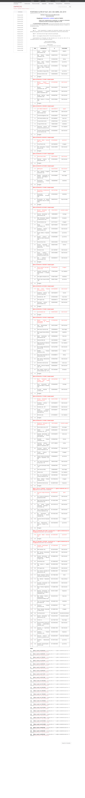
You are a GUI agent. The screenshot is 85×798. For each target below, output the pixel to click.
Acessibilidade (58, 1)
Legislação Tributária (21, 8)
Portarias (27, 8)
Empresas (15, 8)
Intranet (32, 1)
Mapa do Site (47, 1)
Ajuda (40, 1)
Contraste (67, 1)
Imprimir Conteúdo (66, 743)
